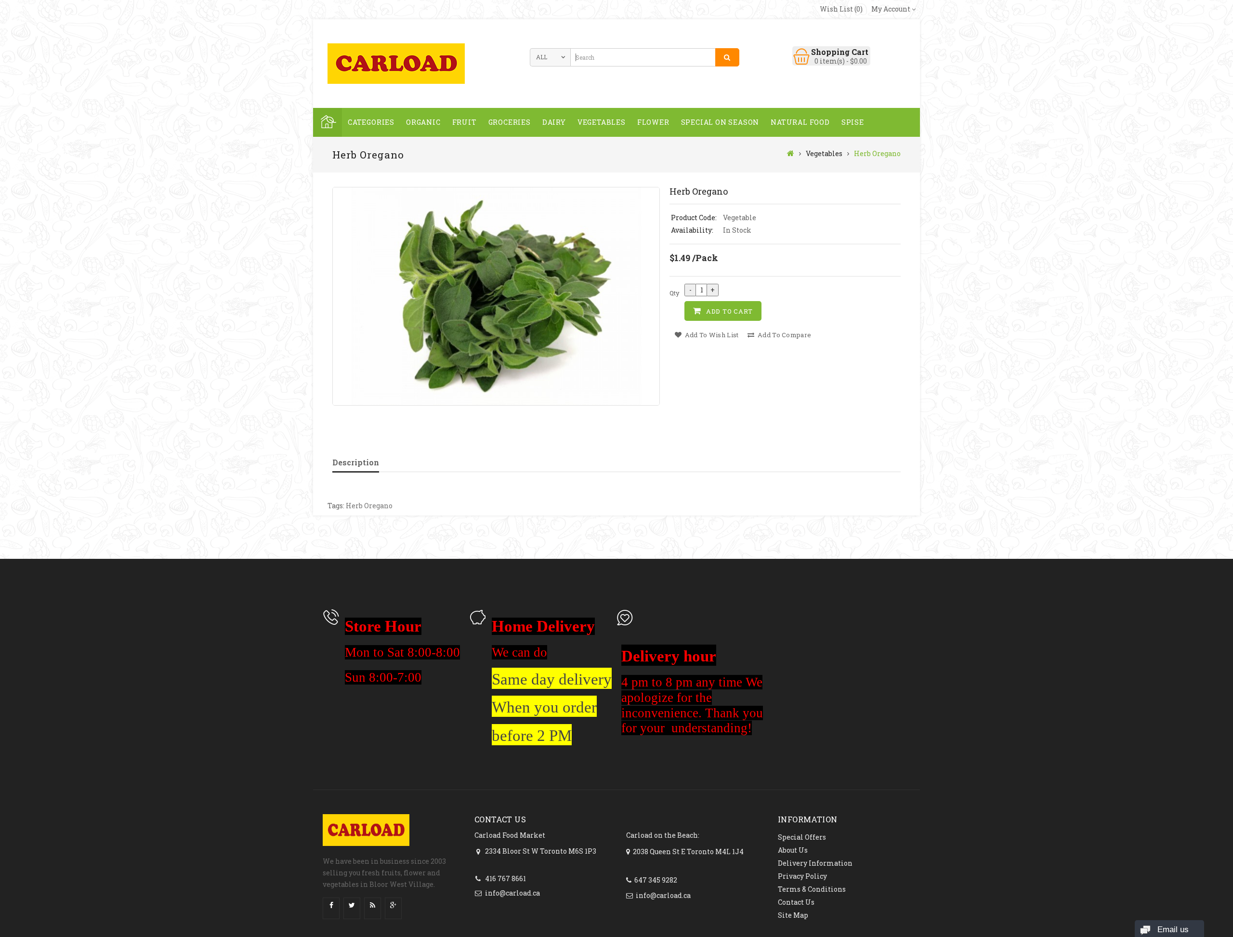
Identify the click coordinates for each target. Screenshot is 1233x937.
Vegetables (601, 122)
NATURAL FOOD (800, 122)
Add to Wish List (710, 334)
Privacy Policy (802, 876)
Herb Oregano (369, 505)
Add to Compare (784, 334)
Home (327, 122)
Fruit (464, 122)
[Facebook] (331, 906)
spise (852, 122)
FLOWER (653, 122)
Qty (674, 293)
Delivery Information (815, 863)
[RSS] (372, 906)
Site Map (793, 915)
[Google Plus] (393, 906)
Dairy (554, 122)
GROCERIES (509, 122)
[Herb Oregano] (496, 296)
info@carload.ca (512, 892)
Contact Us (796, 902)
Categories (371, 122)
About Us (793, 850)
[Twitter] (352, 906)
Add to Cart (729, 311)
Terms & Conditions (812, 889)
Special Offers (802, 837)
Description (355, 462)
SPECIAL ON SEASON (720, 122)
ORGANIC (423, 122)
